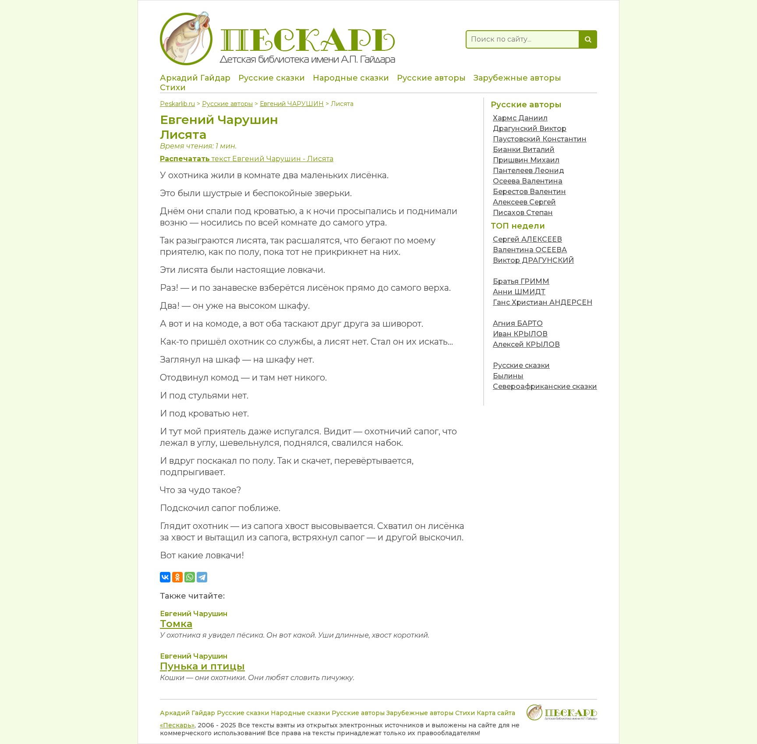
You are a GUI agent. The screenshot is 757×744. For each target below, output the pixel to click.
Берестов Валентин (529, 191)
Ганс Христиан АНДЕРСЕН (542, 302)
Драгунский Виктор (529, 128)
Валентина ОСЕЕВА (530, 250)
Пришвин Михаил (526, 160)
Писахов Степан (523, 212)
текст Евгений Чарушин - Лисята (246, 159)
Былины (508, 376)
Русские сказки (271, 78)
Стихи (173, 87)
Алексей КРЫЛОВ (526, 344)
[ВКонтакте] (165, 577)
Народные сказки (351, 78)
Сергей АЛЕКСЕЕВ (527, 239)
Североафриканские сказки (545, 386)
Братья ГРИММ (521, 281)
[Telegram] (202, 577)
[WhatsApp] (189, 577)
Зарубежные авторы (517, 78)
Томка (176, 624)
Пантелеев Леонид (528, 170)
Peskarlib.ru (177, 104)
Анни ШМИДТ (519, 292)
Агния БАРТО (518, 323)
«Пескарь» (177, 725)
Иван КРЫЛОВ (520, 334)
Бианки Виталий (524, 149)
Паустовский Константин (540, 139)
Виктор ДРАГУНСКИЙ (533, 260)
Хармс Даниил (520, 118)
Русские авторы (431, 78)
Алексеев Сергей (524, 202)
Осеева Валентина (527, 181)
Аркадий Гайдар (195, 78)
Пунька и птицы (202, 666)
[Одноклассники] (177, 577)
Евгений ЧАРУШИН (292, 104)
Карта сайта (496, 713)
